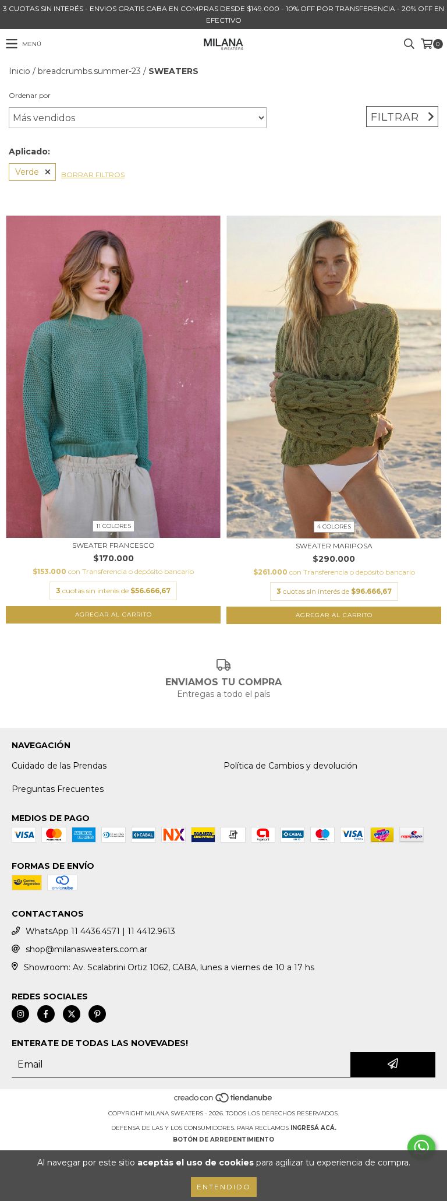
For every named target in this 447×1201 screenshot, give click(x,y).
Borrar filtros (93, 174)
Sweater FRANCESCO (113, 545)
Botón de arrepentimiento (223, 1139)
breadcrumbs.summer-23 (89, 71)
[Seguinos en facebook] (46, 1014)
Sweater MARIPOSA (334, 545)
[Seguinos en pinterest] (97, 1014)
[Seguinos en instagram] (20, 1014)
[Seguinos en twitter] (71, 1014)
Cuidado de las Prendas (59, 765)
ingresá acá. (313, 1128)
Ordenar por (30, 95)
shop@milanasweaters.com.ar (86, 949)
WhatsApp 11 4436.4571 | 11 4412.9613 (100, 931)
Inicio (19, 71)
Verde (27, 172)
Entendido (224, 1186)
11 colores (113, 526)
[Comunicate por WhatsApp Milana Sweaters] (421, 1147)
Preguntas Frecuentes (58, 789)
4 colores (334, 526)
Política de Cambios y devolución (290, 765)
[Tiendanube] (224, 1101)
